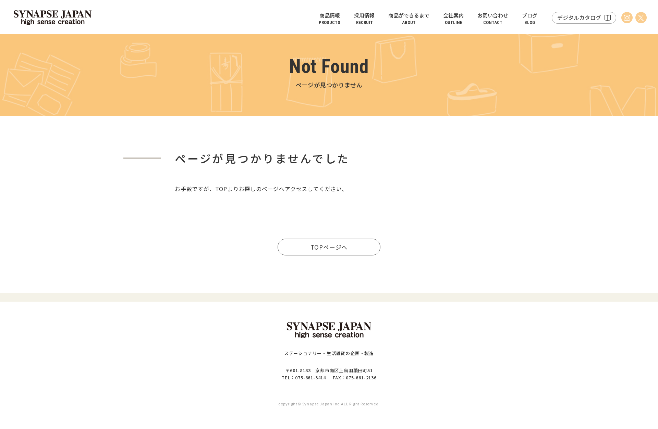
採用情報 (364, 18)
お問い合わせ (492, 18)
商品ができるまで (408, 18)
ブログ (529, 18)
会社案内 (453, 18)
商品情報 (329, 18)
